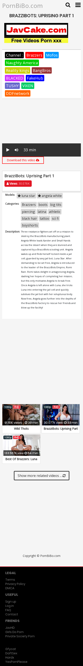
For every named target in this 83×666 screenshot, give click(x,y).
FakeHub (35, 78)
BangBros (42, 70)
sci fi (55, 218)
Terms (10, 580)
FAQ (8, 610)
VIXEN (27, 85)
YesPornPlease (16, 662)
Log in (9, 606)
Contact (11, 614)
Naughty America (22, 62)
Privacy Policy (15, 584)
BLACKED (14, 78)
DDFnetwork (17, 93)
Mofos (52, 55)
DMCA (9, 588)
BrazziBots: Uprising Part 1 (61, 430)
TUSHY (12, 85)
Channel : (14, 55)
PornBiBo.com (22, 5)
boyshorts (30, 225)
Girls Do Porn (14, 632)
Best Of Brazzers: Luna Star (21, 461)
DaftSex (11, 653)
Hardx (9, 657)
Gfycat (10, 649)
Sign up (10, 601)
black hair (29, 218)
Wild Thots (21, 428)
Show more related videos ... (40, 475)
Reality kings (17, 70)
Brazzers (34, 55)
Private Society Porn (20, 636)
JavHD (10, 628)
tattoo (44, 218)
